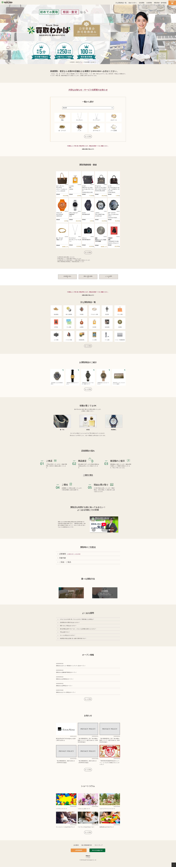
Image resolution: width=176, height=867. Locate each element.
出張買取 (149, 3)
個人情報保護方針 (86, 845)
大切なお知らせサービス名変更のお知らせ (88, 90)
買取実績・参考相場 (160, 3)
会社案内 (76, 845)
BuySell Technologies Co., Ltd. (89, 859)
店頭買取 (141, 3)
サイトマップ (99, 845)
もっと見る (88, 136)
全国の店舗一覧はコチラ (88, 149)
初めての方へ (133, 3)
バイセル (88, 857)
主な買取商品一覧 (121, 3)
